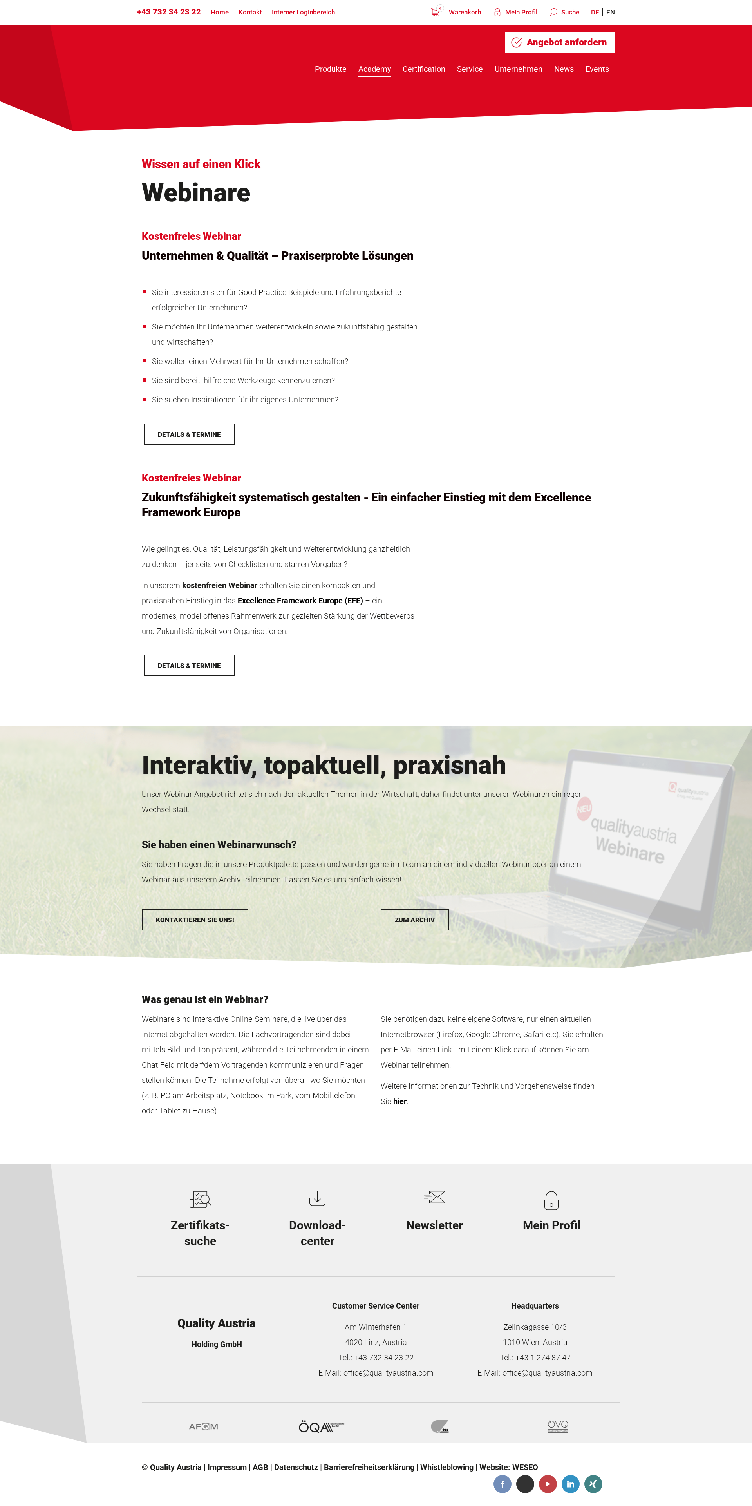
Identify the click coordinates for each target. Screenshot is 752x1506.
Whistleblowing (447, 1467)
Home (220, 12)
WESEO (525, 1467)
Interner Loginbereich (303, 12)
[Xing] (593, 1484)
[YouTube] (548, 1484)
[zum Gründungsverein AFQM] (203, 1426)
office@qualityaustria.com (388, 1372)
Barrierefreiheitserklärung (369, 1467)
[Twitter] (525, 1484)
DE (595, 12)
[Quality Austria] (203, 55)
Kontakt (250, 12)
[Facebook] (503, 1484)
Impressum (227, 1467)
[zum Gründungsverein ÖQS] (439, 1426)
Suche (569, 12)
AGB (260, 1467)
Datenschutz (296, 1467)
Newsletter (434, 1225)
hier (400, 1101)
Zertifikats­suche (200, 1233)
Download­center (317, 1233)
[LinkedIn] (571, 1484)
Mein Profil (520, 12)
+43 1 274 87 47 (543, 1357)
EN (610, 12)
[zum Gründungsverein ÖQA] (321, 1426)
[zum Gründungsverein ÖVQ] (558, 1426)
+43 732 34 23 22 (169, 11)
